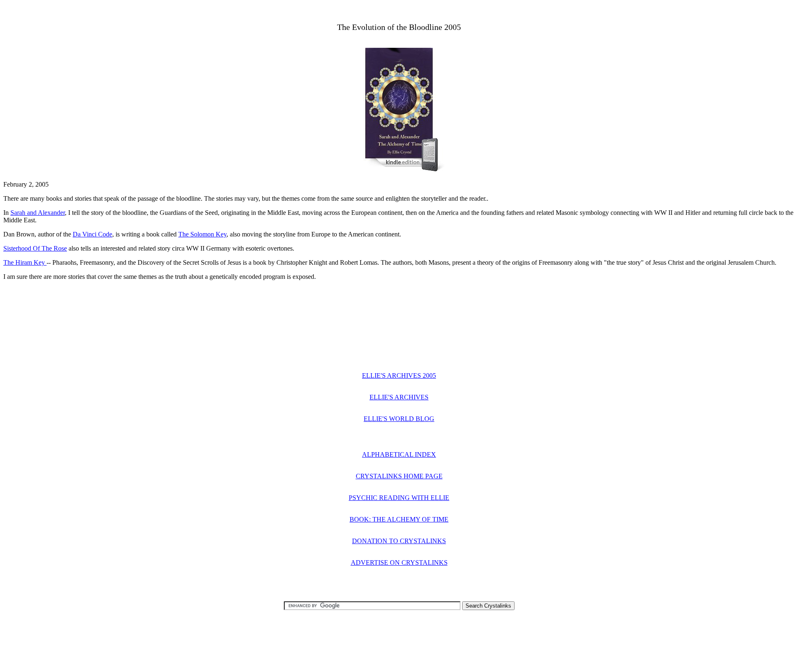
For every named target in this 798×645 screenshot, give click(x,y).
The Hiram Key (25, 262)
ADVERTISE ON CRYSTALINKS (399, 562)
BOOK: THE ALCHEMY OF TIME (399, 519)
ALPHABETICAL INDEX (399, 454)
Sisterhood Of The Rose (35, 248)
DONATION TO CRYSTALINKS (399, 540)
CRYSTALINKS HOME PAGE (399, 476)
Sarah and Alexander (37, 212)
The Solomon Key (202, 234)
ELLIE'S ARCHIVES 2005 (399, 375)
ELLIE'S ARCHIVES (399, 397)
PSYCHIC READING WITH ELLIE (399, 497)
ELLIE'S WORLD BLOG (399, 418)
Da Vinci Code (92, 234)
